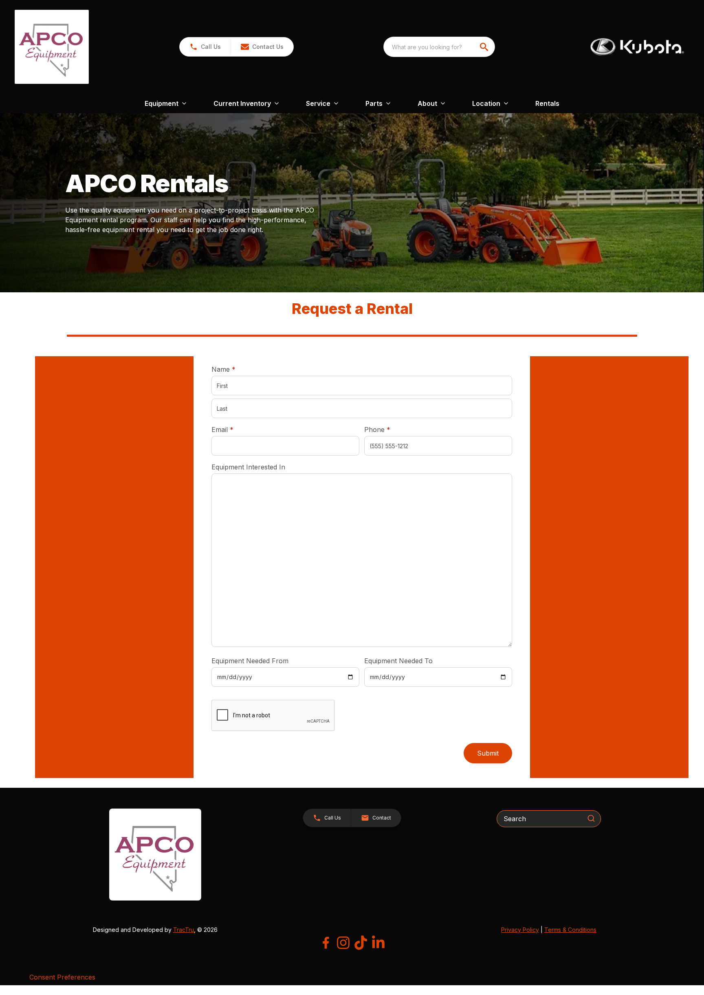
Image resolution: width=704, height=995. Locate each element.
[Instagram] (343, 943)
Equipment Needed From (249, 661)
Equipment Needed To (398, 661)
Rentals (547, 103)
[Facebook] (326, 943)
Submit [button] (488, 753)
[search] (485, 46)
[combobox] (439, 47)
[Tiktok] (361, 943)
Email (235, 429)
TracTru (183, 929)
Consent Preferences (62, 977)
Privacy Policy (520, 929)
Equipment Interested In (248, 467)
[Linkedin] (378, 943)
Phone (377, 429)
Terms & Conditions (570, 929)
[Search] (591, 818)
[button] (205, 46)
